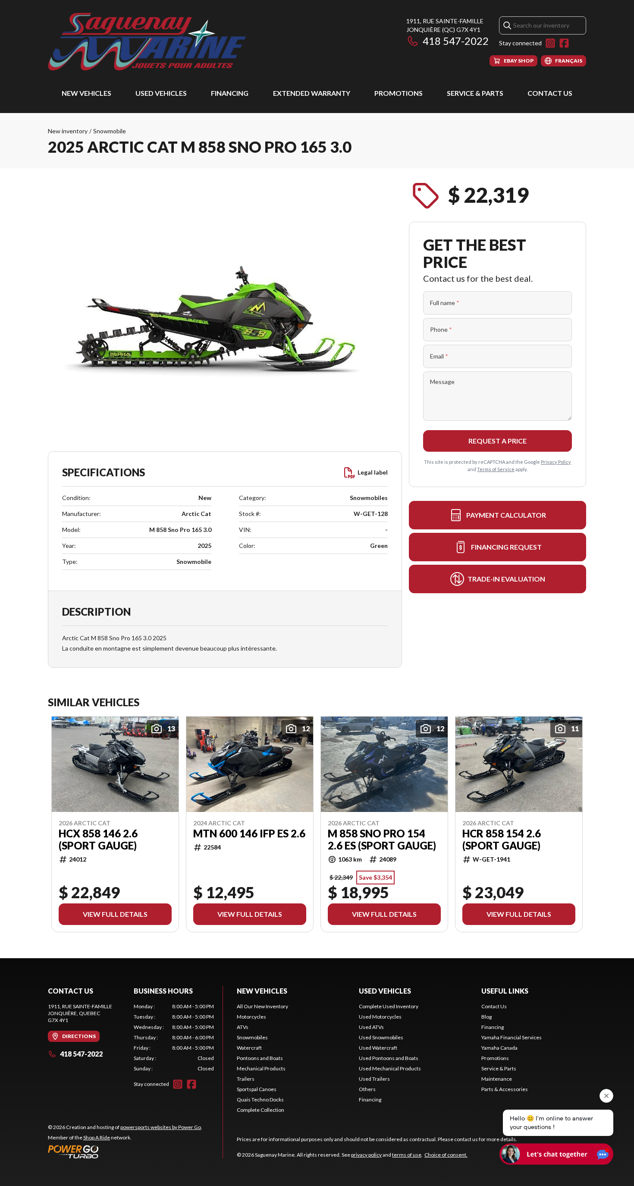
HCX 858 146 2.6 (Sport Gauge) (98, 839)
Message (442, 381)
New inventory (68, 131)
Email (439, 356)
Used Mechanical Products (390, 1068)
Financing (229, 93)
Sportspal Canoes (256, 1089)
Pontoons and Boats (260, 1058)
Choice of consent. (446, 1154)
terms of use (406, 1154)
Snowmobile (109, 131)
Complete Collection (260, 1110)
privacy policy (366, 1154)
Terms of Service (496, 469)
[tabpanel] (174, 1037)
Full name (444, 302)
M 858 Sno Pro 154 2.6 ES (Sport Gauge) (382, 839)
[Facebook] (564, 43)
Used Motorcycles (380, 1016)
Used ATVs (371, 1027)
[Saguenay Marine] (156, 42)
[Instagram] (550, 43)
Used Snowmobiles (381, 1037)
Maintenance (496, 1079)
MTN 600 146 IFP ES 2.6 (249, 833)
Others (367, 1089)
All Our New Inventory (262, 1006)
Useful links (504, 991)
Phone (441, 329)
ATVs (242, 1027)
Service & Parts (475, 93)
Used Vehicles (385, 991)
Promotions (398, 93)
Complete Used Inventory (388, 1006)
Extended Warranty (311, 93)
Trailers (245, 1079)
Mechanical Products (261, 1068)
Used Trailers (374, 1079)
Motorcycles (251, 1016)
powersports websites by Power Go (160, 1127)
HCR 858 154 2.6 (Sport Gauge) (501, 839)
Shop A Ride (96, 1137)
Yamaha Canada (499, 1047)
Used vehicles (161, 93)
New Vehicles (86, 93)
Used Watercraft (378, 1047)
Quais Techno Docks (260, 1099)
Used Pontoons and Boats (388, 1058)
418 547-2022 (456, 41)
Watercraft (249, 1047)
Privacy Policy (556, 462)
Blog (486, 1016)
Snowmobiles (252, 1037)
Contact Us (549, 93)
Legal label (373, 472)
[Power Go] (125, 1151)
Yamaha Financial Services (511, 1037)
